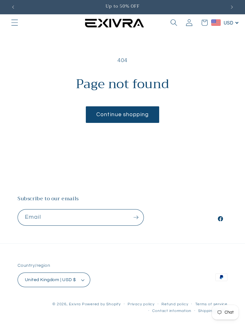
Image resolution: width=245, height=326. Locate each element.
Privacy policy (141, 304)
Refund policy (174, 304)
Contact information (171, 311)
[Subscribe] (136, 217)
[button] (14, 22)
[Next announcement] (232, 7)
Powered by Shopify (101, 304)
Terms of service (211, 304)
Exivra (75, 304)
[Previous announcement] (13, 7)
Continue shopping (122, 114)
